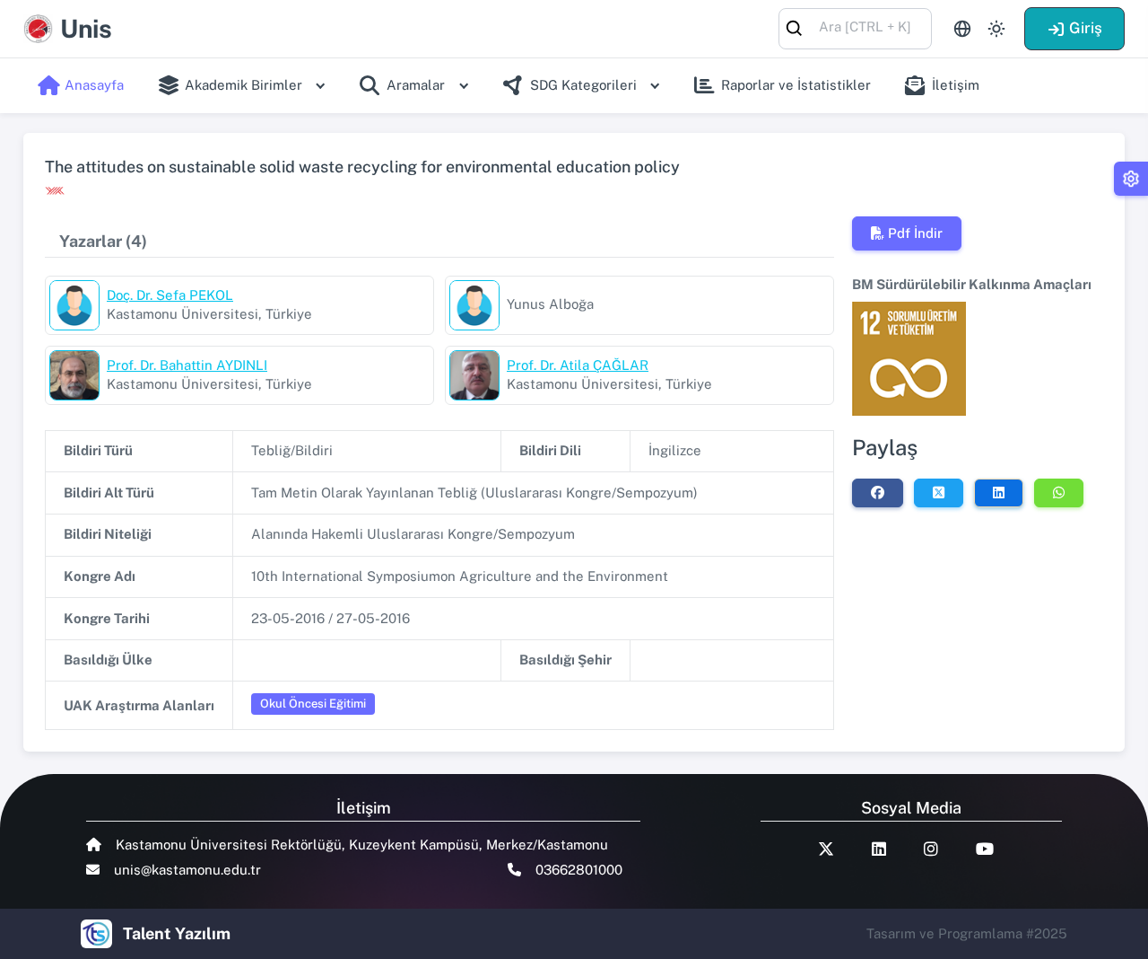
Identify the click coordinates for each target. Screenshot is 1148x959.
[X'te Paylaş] (938, 493)
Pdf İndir (915, 233)
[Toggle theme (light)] (996, 29)
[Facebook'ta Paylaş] (877, 493)
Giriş (1085, 28)
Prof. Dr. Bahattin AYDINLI (187, 365)
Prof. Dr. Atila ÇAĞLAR (577, 365)
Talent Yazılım (176, 933)
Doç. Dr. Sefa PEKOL (170, 295)
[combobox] (855, 27)
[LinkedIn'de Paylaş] (998, 493)
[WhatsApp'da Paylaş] (1058, 493)
